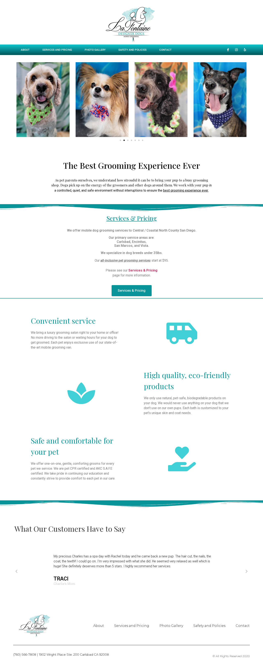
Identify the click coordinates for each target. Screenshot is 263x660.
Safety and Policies (132, 49)
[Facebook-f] (228, 50)
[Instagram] (236, 50)
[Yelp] (245, 50)
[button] (120, 140)
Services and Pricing (57, 49)
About (25, 49)
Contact (165, 49)
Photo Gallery (95, 49)
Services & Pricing (131, 218)
